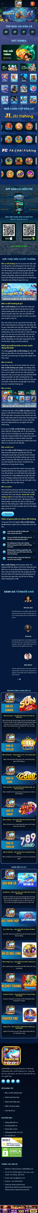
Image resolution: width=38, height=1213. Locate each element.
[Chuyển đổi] (34, 531)
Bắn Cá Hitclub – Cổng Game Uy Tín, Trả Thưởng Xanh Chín (19, 755)
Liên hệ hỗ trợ (10, 1111)
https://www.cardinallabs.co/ (22, 1169)
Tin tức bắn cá (10, 1135)
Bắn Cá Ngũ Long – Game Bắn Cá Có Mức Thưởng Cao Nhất (19, 962)
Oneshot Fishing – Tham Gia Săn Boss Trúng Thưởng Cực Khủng (19, 994)
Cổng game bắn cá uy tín (14, 1132)
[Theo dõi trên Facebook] (3, 1081)
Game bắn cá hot (11, 1129)
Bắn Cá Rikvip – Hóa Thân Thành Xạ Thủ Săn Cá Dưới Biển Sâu (19, 820)
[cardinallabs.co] (18, 3)
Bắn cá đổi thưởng (8, 264)
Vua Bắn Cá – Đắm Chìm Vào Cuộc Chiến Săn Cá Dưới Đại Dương (19, 892)
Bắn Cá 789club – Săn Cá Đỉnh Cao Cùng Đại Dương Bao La (19, 852)
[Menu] (2, 3)
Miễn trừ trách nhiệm (12, 1106)
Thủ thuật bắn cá (11, 1126)
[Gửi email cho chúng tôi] (18, 1081)
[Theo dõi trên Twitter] (13, 1081)
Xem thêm (8, 514)
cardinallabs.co (6, 1068)
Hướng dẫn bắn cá (11, 1122)
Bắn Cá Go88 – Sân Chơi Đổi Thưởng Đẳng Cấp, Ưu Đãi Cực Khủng (19, 787)
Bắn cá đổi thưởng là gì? (13, 1093)
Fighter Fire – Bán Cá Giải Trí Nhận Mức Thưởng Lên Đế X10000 (19, 1027)
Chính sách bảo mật (12, 1097)
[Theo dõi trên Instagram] (8, 1081)
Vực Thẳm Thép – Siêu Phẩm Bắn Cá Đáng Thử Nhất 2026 (19, 930)
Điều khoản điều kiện (12, 1102)
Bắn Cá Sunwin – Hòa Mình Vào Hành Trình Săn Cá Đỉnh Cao (19, 716)
